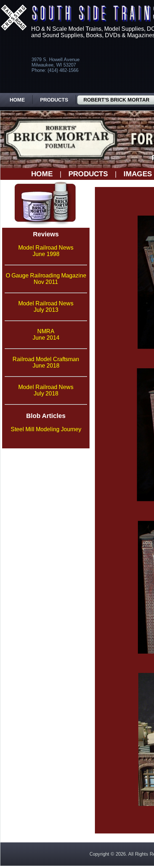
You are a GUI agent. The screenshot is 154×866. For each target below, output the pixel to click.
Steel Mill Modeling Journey (46, 429)
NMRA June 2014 (46, 334)
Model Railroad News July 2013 (45, 306)
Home (17, 100)
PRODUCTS (88, 174)
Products (54, 100)
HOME (42, 174)
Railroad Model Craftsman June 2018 (46, 362)
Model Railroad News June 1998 (45, 251)
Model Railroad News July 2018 (45, 390)
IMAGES (138, 174)
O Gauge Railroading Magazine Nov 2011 (46, 278)
